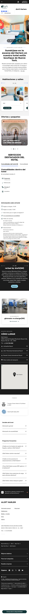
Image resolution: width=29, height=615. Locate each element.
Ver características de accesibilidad (11, 215)
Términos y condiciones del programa (18, 585)
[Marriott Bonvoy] (24, 2)
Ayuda (10, 588)
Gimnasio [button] (6, 187)
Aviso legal (17, 508)
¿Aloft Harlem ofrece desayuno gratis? (12, 480)
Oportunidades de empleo (19, 583)
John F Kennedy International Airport (13, 351)
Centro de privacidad (5, 586)
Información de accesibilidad (10, 431)
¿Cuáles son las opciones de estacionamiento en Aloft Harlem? (11, 459)
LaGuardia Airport (8, 346)
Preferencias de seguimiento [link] (7, 583)
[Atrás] (3, 83)
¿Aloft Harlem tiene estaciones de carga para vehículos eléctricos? (13, 474)
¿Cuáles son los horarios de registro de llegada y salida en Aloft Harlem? (12, 447)
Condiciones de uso (5, 585)
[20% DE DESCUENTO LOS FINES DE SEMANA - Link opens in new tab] (14, 132)
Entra (2, 516)
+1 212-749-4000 (8, 343)
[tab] (9, 164)
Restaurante (7, 178)
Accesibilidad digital (21, 586)
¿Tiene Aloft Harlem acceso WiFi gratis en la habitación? (13, 467)
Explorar (14, 286)
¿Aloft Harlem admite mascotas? (11, 453)
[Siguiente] (26, 83)
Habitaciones (4, 511)
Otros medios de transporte (10, 360)
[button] (18, 2)
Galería (3, 519)
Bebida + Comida (5, 513)
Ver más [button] (23, 70)
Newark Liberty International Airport (12, 355)
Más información (13, 321)
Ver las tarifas (7, 108)
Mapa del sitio (4, 588)
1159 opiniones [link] (7, 13)
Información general (7, 426)
